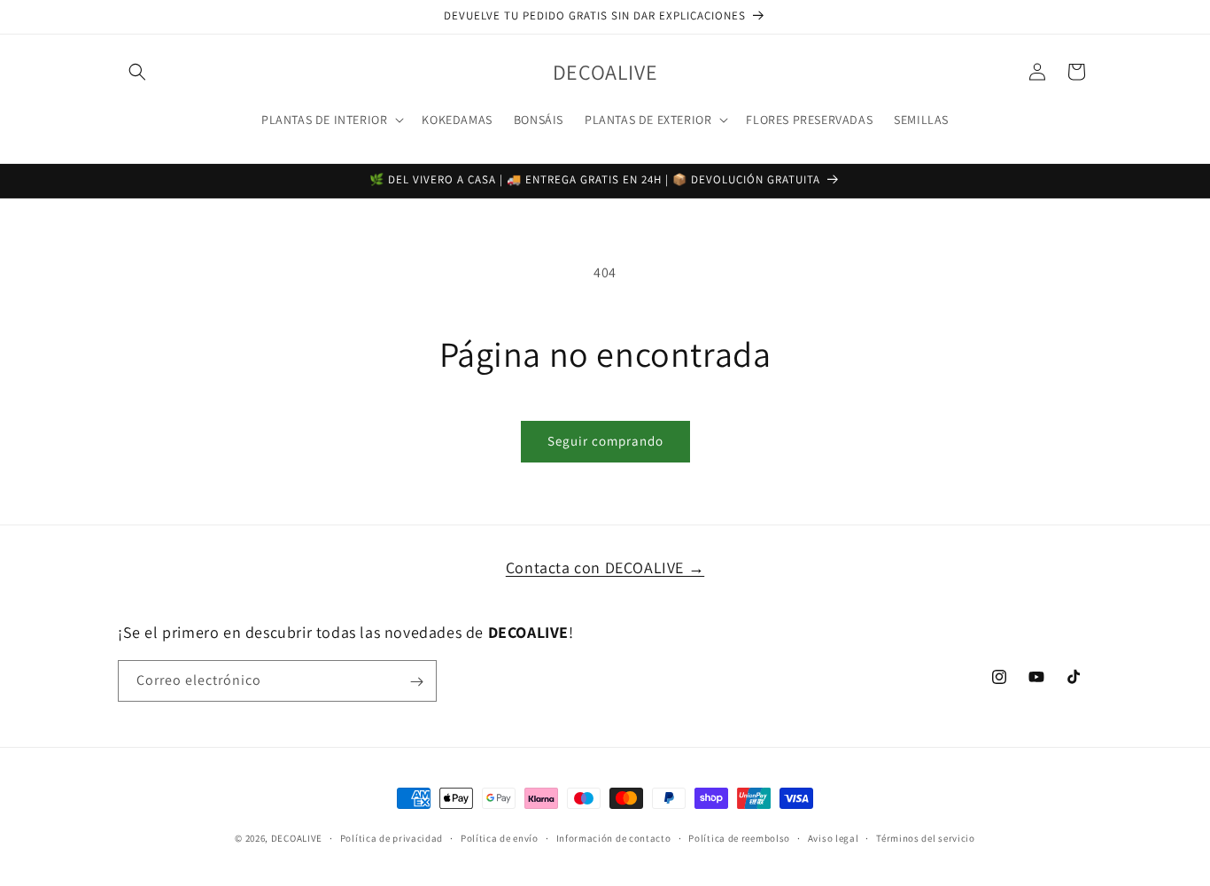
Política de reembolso (739, 837)
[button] (137, 71)
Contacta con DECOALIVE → (605, 567)
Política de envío (500, 837)
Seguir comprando (605, 440)
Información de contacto (613, 837)
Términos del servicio (925, 837)
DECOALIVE (296, 838)
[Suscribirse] (416, 682)
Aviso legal (833, 837)
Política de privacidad (391, 837)
